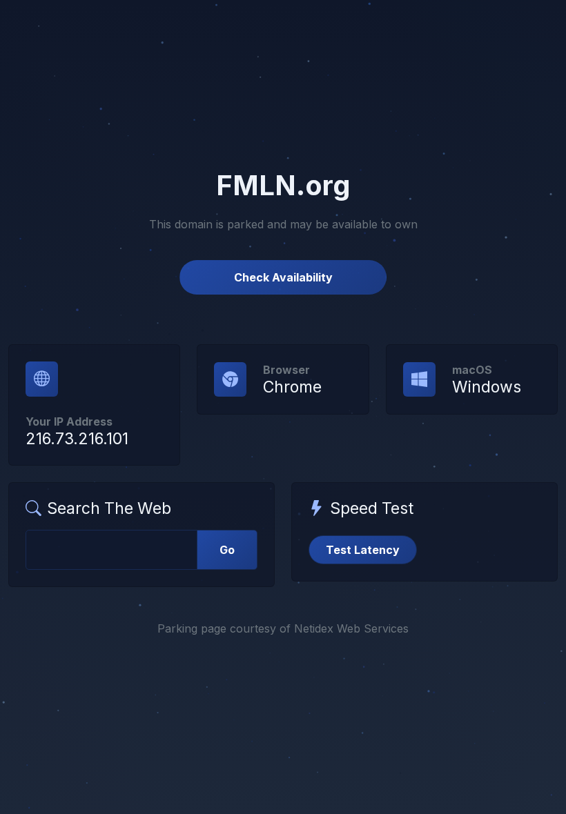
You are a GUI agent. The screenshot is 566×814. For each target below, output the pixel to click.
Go (227, 550)
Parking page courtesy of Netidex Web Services (283, 628)
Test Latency (363, 550)
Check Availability (283, 277)
